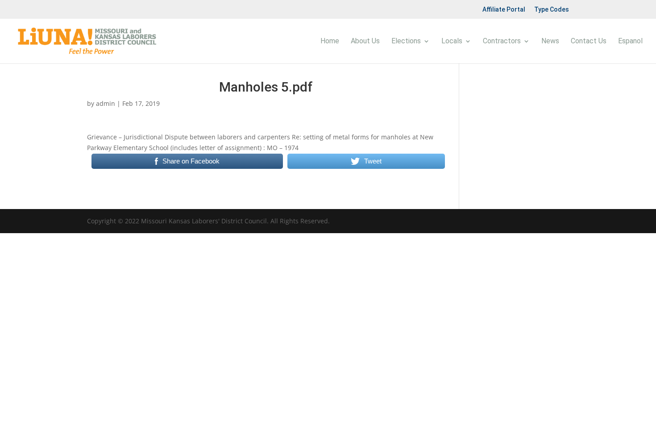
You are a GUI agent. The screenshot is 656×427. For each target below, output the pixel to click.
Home (329, 41)
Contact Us (588, 41)
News (550, 41)
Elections (406, 41)
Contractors (502, 41)
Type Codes (551, 9)
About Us (365, 41)
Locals (451, 41)
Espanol (630, 41)
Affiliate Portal (503, 9)
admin (105, 103)
